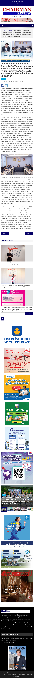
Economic (16, 672)
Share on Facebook (2, 85)
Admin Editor (16, 81)
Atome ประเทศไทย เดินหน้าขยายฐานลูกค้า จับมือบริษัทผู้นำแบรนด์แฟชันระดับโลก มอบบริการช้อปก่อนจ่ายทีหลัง (29, 233)
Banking (4, 672)
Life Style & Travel (21, 674)
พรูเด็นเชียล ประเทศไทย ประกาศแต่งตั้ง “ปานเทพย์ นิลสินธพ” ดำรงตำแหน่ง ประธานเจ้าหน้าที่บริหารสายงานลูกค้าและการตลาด (17, 264)
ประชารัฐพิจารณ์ (17, 676)
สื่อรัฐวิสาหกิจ (30, 674)
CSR (4, 494)
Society (14, 674)
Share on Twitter (6, 85)
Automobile (9, 674)
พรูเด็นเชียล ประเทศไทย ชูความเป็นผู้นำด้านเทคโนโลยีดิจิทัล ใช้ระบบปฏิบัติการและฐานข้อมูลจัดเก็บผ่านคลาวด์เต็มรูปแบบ (16, 286)
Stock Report (22, 672)
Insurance (3, 78)
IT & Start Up (29, 672)
